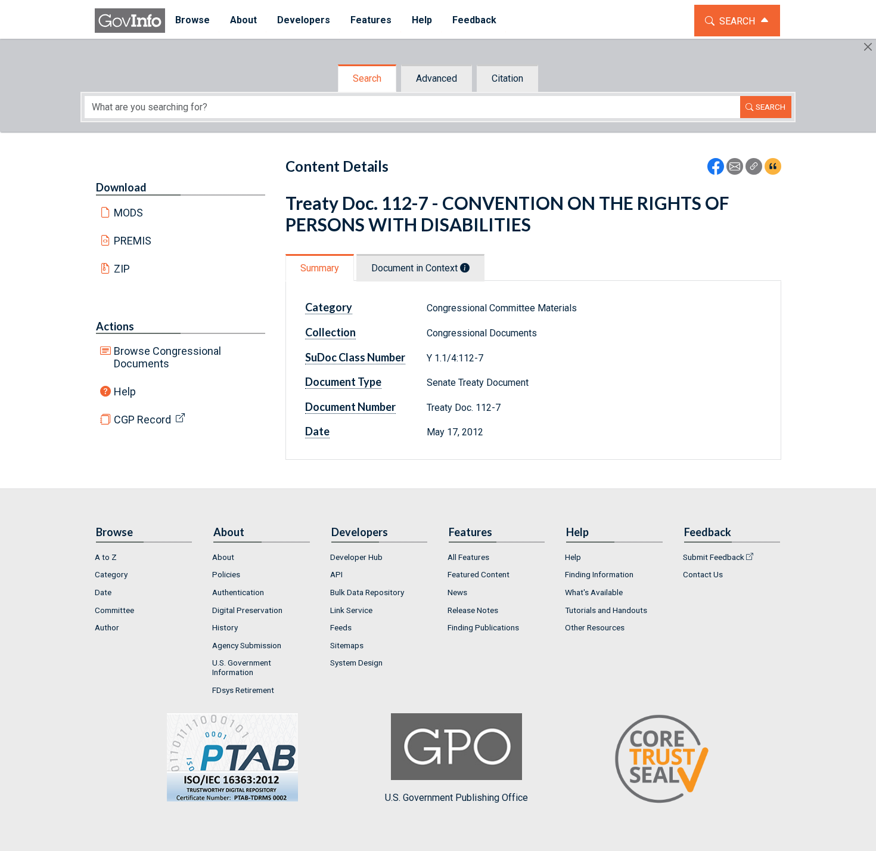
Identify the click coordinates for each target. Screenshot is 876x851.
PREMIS (132, 240)
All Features (468, 557)
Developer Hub (356, 557)
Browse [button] (192, 20)
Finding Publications (483, 627)
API (336, 574)
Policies (226, 574)
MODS (128, 212)
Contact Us (703, 574)
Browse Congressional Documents (167, 357)
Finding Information (599, 574)
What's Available (594, 592)
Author (107, 627)
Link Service (351, 610)
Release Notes (473, 610)
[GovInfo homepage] (130, 20)
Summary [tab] (319, 268)
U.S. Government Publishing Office (456, 797)
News (457, 592)
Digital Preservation (247, 610)
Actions (115, 326)
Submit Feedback (713, 557)
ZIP (122, 268)
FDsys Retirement (243, 690)
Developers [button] (303, 20)
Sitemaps (347, 645)
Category (111, 574)
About (223, 557)
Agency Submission (246, 645)
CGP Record (142, 419)
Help (125, 391)
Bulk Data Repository (367, 592)
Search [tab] (367, 78)
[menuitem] (192, 20)
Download (121, 187)
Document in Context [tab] (415, 268)
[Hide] (868, 47)
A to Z (106, 557)
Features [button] (371, 20)
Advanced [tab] (436, 78)
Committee (114, 610)
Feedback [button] (474, 20)
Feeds (341, 627)
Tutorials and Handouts (606, 610)
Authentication (238, 592)
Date (103, 592)
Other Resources (595, 627)
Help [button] (422, 20)
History (225, 627)
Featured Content (479, 574)
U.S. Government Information (241, 667)
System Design (356, 662)
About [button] (243, 20)
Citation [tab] (507, 78)
